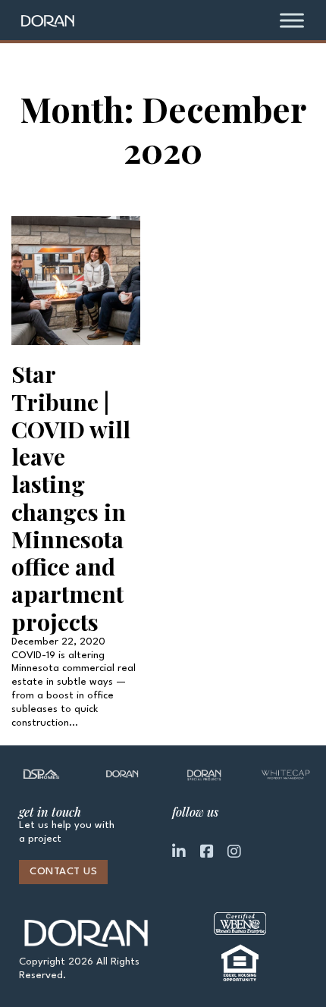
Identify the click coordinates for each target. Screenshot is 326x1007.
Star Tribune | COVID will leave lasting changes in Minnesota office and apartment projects (70, 497)
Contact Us (63, 872)
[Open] (292, 20)
